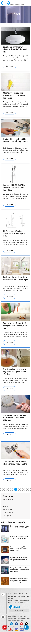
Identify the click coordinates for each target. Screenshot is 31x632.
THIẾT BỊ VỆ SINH (7, 515)
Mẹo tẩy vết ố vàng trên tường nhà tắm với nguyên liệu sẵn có (14, 95)
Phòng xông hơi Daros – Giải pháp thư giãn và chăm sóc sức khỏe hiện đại (19, 569)
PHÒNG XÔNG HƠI (8, 499)
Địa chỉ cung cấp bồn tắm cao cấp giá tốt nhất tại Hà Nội (19, 537)
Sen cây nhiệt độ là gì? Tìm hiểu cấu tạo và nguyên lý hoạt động (14, 187)
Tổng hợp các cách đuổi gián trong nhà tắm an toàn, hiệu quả (15, 325)
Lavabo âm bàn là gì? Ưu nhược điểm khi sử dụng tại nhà (15, 49)
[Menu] (28, 3)
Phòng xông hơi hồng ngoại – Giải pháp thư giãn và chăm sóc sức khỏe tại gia (19, 580)
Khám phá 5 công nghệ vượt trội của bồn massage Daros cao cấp (18, 559)
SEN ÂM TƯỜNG (7, 509)
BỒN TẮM (5, 503)
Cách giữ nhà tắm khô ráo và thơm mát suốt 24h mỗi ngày (15, 278)
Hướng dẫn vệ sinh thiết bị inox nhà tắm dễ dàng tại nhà (15, 140)
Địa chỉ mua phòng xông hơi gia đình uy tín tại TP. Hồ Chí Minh (19, 527)
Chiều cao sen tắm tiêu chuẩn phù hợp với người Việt (14, 233)
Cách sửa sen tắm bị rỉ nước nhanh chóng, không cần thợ (15, 462)
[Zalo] (11, 623)
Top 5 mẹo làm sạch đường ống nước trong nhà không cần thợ (14, 371)
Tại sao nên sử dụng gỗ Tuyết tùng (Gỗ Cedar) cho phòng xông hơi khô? (19, 548)
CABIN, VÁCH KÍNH (8, 512)
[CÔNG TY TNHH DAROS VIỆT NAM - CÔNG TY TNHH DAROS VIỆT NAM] (13, 3)
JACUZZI (5, 506)
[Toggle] (27, 500)
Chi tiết (8, 66)
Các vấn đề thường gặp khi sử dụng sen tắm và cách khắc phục (14, 417)
